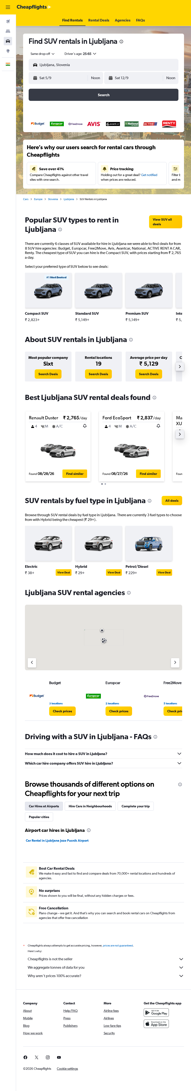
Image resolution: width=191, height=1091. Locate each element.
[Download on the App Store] (156, 1024)
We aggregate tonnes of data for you (56, 967)
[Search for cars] (8, 41)
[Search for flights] (8, 21)
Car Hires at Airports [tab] (44, 806)
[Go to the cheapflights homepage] (34, 7)
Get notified (149, 175)
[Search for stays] (8, 31)
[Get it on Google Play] (156, 1012)
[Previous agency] (32, 662)
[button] (8, 7)
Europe (38, 199)
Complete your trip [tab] (136, 806)
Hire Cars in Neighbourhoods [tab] (90, 806)
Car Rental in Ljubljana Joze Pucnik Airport (57, 840)
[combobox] (43, 53)
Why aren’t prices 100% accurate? (54, 976)
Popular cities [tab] (39, 817)
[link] (165, 221)
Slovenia (53, 199)
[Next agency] (175, 662)
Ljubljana (69, 199)
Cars (25, 199)
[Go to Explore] (8, 51)
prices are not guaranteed (118, 945)
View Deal (63, 572)
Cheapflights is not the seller (50, 959)
